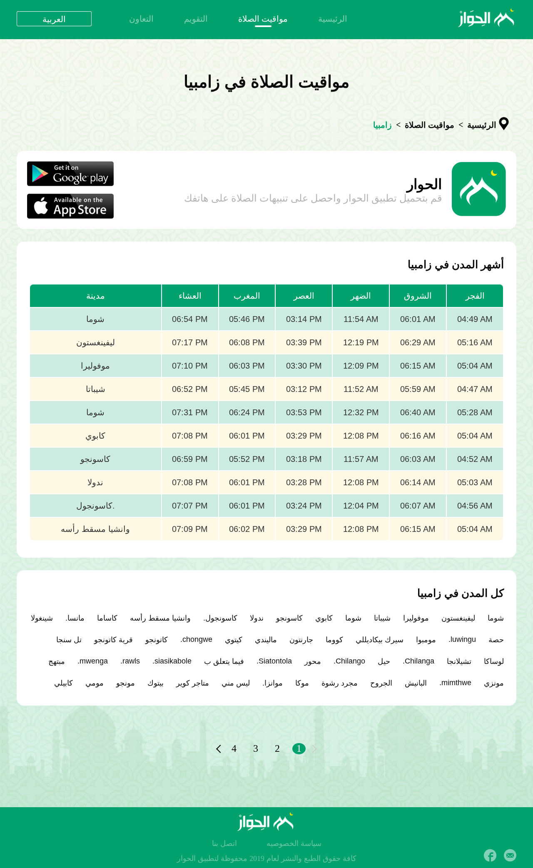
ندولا (257, 618)
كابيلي (63, 683)
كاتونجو (156, 640)
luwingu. (462, 639)
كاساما (107, 618)
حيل (384, 661)
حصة (496, 640)
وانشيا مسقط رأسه (160, 618)
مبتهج (56, 661)
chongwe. (196, 639)
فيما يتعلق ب (224, 661)
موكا (302, 683)
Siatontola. (274, 661)
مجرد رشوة (339, 683)
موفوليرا (416, 618)
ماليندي (266, 640)
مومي (94, 683)
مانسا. (75, 618)
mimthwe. (455, 682)
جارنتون (301, 640)
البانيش (416, 683)
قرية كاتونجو (113, 640)
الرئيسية (332, 18)
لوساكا (494, 661)
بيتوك (155, 683)
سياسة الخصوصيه (293, 843)
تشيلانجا (459, 661)
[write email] (510, 855)
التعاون (141, 18)
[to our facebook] (490, 855)
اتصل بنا (224, 843)
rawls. (130, 661)
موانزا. (272, 683)
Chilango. (349, 661)
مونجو (125, 683)
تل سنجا (69, 640)
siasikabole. (172, 661)
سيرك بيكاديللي (379, 640)
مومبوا (426, 640)
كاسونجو (289, 618)
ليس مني (236, 683)
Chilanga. (418, 661)
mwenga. (92, 661)
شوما (496, 618)
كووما (334, 640)
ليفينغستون (458, 618)
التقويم (196, 18)
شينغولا (42, 618)
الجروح (381, 683)
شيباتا (382, 618)
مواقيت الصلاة (263, 18)
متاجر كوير (192, 683)
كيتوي (233, 640)
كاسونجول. (220, 618)
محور (312, 661)
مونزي (494, 683)
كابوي (324, 618)
